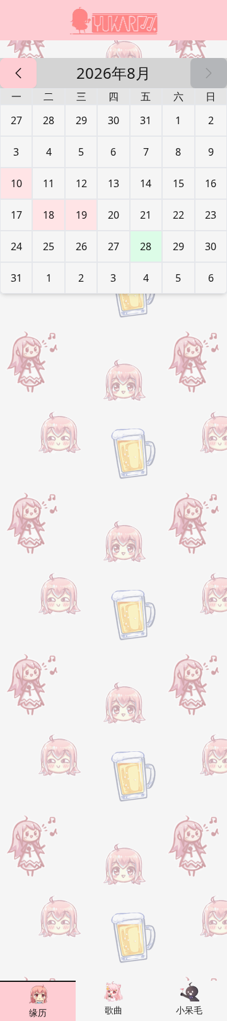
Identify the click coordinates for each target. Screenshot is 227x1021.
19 (81, 215)
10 (16, 183)
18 (48, 215)
